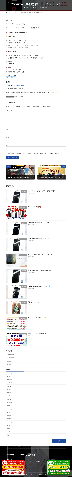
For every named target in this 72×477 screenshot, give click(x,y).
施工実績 (9, 364)
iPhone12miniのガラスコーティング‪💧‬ (39, 286)
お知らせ (9, 361)
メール (8, 137)
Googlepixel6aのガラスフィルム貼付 (38, 238)
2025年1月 (9, 425)
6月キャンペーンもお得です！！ (37, 333)
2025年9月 (9, 399)
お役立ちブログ (19, 96)
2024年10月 (10, 435)
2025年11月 (10, 392)
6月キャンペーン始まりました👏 (37, 318)
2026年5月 (9, 379)
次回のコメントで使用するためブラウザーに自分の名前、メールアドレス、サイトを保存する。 (34, 153)
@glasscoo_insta (19, 85)
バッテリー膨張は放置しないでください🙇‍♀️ (40, 254)
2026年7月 (9, 373)
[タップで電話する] (13, 467)
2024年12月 (10, 428)
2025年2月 (9, 422)
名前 (7, 129)
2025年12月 (10, 389)
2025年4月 (9, 415)
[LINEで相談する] (58, 467)
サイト (7, 145)
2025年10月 (10, 396)
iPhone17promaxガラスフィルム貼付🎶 (39, 222)
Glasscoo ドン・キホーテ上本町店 (34, 474)
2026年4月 (9, 382)
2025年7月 (9, 405)
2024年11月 (10, 431)
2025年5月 (9, 412)
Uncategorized (10, 354)
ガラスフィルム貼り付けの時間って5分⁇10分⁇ (41, 191)
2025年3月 (9, 418)
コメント (9, 110)
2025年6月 (9, 409)
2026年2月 (9, 386)
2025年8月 (9, 402)
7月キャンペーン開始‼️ (34, 206)
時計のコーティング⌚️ (34, 302)
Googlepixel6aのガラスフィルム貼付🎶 (39, 270)
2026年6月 (9, 376)
